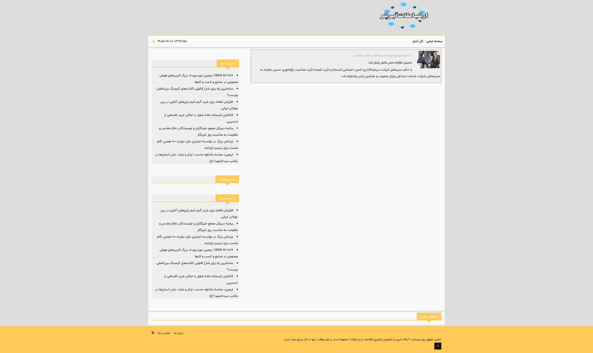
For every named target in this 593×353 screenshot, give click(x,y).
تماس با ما (164, 332)
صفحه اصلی (434, 41)
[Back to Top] (437, 346)
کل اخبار (417, 41)
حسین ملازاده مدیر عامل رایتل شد (390, 62)
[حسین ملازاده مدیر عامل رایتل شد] (428, 59)
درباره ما (178, 332)
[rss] (153, 332)
